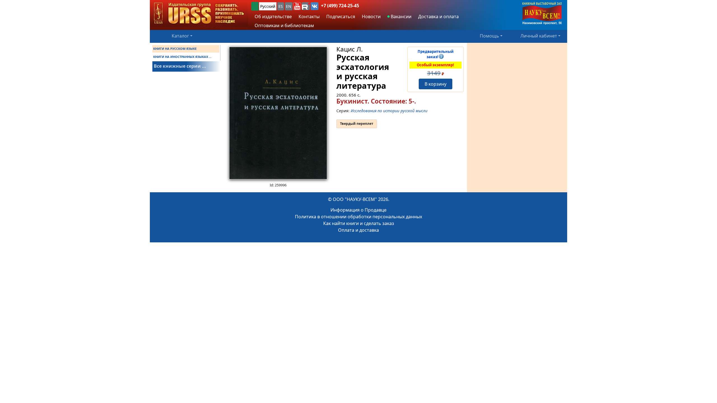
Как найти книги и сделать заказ (358, 223)
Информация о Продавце (358, 210)
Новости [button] (371, 16)
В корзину (435, 84)
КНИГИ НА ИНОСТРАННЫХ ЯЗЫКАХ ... (182, 57)
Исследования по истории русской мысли (389, 110)
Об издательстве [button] (273, 16)
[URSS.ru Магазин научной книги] (199, 13)
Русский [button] (267, 6)
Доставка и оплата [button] (438, 16)
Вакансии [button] (400, 16)
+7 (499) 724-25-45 (340, 6)
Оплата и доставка (358, 230)
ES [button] (280, 6)
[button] (297, 6)
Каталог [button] (180, 36)
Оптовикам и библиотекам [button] (284, 25)
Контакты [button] (309, 16)
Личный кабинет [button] (538, 36)
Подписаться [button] (340, 16)
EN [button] (288, 6)
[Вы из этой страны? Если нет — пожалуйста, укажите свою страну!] (255, 6)
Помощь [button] (489, 36)
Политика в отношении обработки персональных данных (358, 217)
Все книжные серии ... (180, 66)
